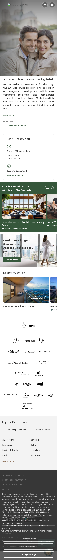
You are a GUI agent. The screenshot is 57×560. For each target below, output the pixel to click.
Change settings (28, 554)
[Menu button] (4, 5)
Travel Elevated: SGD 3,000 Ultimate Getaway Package (23, 224)
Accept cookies (28, 538)
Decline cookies (28, 546)
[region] (29, 212)
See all (49, 188)
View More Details (15, 175)
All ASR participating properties (15, 228)
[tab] (16, 430)
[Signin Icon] (52, 5)
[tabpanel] (28, 450)
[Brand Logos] (16, 340)
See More (6, 461)
